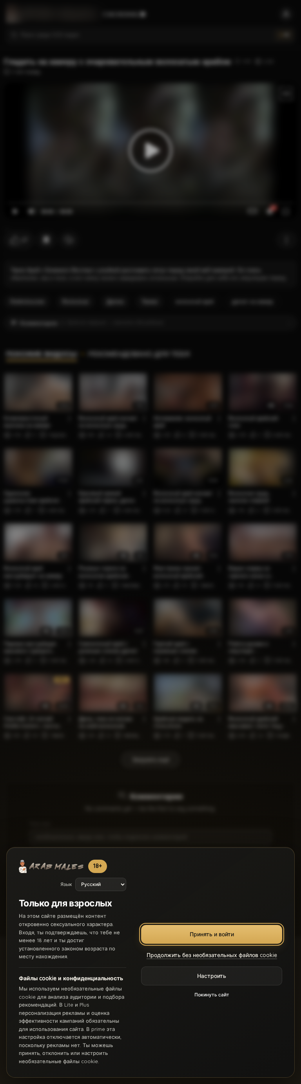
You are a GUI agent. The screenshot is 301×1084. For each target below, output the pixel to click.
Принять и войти (212, 934)
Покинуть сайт (211, 995)
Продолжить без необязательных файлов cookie (212, 955)
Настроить (211, 975)
